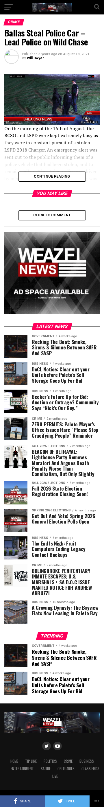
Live (55, 776)
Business (86, 761)
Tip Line (31, 761)
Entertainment (22, 768)
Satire (46, 768)
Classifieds (90, 768)
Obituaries (66, 768)
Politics (50, 761)
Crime (68, 761)
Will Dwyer (35, 58)
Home (14, 761)
